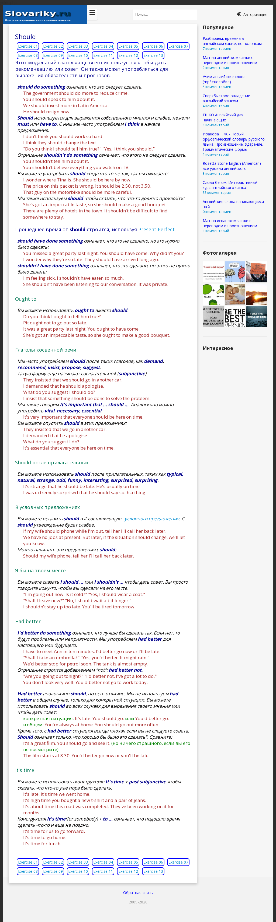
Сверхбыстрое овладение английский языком (226, 98)
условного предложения (152, 519)
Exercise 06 (153, 46)
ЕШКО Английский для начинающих (223, 117)
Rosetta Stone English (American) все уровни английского (232, 166)
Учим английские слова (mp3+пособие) (224, 79)
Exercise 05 (128, 46)
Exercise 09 (53, 55)
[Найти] (192, 14)
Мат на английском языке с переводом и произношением (230, 60)
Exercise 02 (53, 46)
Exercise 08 (28, 55)
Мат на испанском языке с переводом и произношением (230, 223)
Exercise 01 (28, 46)
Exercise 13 (153, 55)
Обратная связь (138, 892)
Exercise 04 (103, 46)
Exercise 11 (103, 55)
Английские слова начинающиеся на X (233, 204)
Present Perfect (156, 229)
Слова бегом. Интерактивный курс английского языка (230, 185)
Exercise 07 (178, 46)
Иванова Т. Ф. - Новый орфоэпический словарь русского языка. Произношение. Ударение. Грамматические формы (234, 141)
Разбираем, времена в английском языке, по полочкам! (233, 41)
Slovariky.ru (45, 14)
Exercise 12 (128, 55)
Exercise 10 (78, 55)
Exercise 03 (78, 46)
